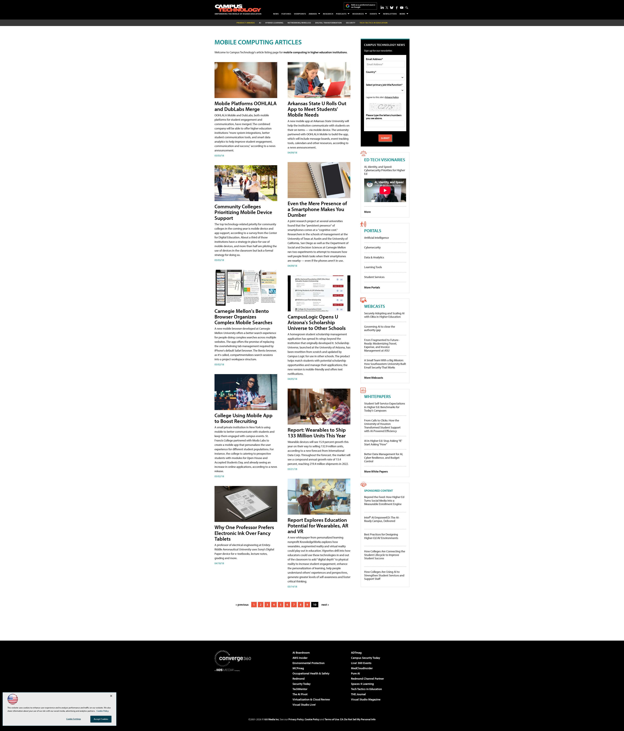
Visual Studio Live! (304, 704)
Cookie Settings (73, 719)
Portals (372, 230)
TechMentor (299, 689)
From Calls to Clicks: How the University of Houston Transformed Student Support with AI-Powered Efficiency (382, 426)
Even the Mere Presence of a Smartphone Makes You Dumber (317, 209)
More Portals (372, 287)
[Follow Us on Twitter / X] (387, 7)
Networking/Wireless (299, 22)
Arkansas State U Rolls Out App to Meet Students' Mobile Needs (317, 109)
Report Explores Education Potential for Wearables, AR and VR (318, 525)
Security (350, 22)
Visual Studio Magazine (365, 699)
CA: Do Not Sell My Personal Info (358, 719)
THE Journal (358, 694)
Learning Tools (373, 267)
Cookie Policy (312, 719)
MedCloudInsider (362, 668)
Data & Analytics (374, 257)
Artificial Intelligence (376, 237)
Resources (358, 14)
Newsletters (390, 14)
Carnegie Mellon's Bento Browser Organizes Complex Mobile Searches (243, 317)
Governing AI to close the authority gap (379, 328)
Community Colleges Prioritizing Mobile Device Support (243, 212)
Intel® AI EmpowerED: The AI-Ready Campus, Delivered (381, 519)
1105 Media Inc (270, 719)
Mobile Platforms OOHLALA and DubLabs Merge (245, 106)
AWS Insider (299, 658)
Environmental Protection (308, 663)
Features (286, 14)
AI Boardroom (301, 652)
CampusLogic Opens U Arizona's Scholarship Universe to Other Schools (317, 322)
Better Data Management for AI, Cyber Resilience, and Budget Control (383, 457)
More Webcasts (373, 377)
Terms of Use (332, 719)
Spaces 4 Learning (362, 684)
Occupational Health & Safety (310, 673)
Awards (313, 14)
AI (260, 22)
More (402, 14)
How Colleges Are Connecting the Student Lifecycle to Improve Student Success (384, 555)
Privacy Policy (392, 97)
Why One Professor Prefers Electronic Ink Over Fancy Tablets (244, 533)
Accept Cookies (101, 719)
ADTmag (356, 652)
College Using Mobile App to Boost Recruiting (243, 418)
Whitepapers (377, 396)
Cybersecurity (372, 247)
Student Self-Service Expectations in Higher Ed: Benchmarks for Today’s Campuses (384, 407)
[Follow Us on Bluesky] (391, 7)
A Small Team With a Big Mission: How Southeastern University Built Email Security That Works (385, 363)
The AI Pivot (299, 694)
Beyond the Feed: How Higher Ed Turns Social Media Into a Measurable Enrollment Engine (384, 500)
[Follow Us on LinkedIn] (382, 7)
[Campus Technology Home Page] (238, 9)
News (276, 14)
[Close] (111, 695)
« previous (242, 604)
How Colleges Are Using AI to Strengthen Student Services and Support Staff (384, 575)
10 (314, 604)
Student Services (374, 277)
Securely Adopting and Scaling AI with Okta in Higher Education (384, 315)
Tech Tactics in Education (366, 689)
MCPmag (298, 668)
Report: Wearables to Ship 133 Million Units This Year (317, 432)
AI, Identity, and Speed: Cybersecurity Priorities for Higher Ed (384, 170)
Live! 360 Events (361, 663)
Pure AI (355, 673)
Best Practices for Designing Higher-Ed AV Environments (381, 536)
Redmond (298, 678)
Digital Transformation (328, 22)
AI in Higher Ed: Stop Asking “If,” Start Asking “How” (383, 442)
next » (325, 604)
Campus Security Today (365, 658)
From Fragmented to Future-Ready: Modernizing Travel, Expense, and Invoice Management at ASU (381, 345)
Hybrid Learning (274, 22)
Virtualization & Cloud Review (311, 699)
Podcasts (341, 14)
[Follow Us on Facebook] (396, 7)
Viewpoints (300, 14)
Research (328, 14)
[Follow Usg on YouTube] (401, 7)
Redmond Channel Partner (367, 678)
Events (373, 14)
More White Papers (376, 471)
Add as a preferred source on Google (363, 6)
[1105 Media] (234, 688)
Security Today (301, 684)
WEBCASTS (374, 306)
